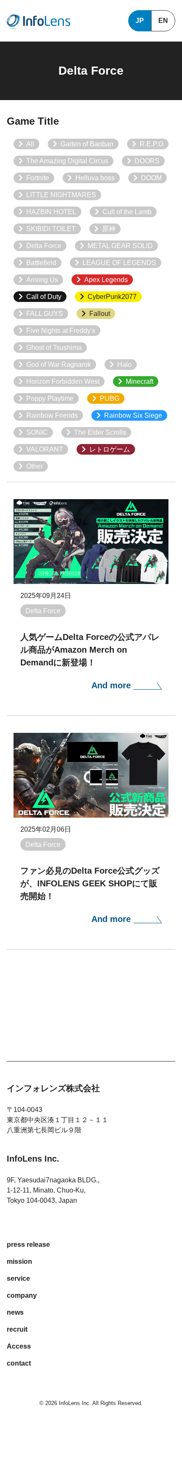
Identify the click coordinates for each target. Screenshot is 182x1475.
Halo (124, 364)
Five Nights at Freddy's (60, 330)
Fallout (99, 313)
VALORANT (44, 449)
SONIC (37, 432)
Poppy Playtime (50, 398)
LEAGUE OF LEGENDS (119, 262)
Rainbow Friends (52, 415)
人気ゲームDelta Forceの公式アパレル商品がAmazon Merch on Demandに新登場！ (90, 649)
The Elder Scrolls (100, 432)
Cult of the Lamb (127, 211)
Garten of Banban (87, 144)
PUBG (109, 398)
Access (19, 1346)
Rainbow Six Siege (133, 415)
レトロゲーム (109, 449)
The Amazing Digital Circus (67, 161)
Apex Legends (106, 279)
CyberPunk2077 (112, 296)
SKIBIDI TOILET (51, 228)
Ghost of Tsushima (54, 347)
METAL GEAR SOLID (120, 245)
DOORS (147, 161)
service (18, 1278)
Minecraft (139, 381)
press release (28, 1244)
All (30, 144)
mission (19, 1261)
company (22, 1295)
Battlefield (41, 262)
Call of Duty (43, 296)
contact (19, 1363)
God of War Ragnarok (58, 364)
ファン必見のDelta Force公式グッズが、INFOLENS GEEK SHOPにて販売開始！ (90, 883)
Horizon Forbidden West (62, 381)
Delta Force (43, 245)
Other (34, 466)
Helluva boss (95, 178)
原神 (109, 228)
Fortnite (37, 178)
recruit (17, 1329)
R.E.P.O (151, 144)
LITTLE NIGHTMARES (61, 194)
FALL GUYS (44, 313)
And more (112, 685)
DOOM (151, 178)
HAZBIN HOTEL (51, 211)
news (15, 1312)
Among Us (42, 279)
